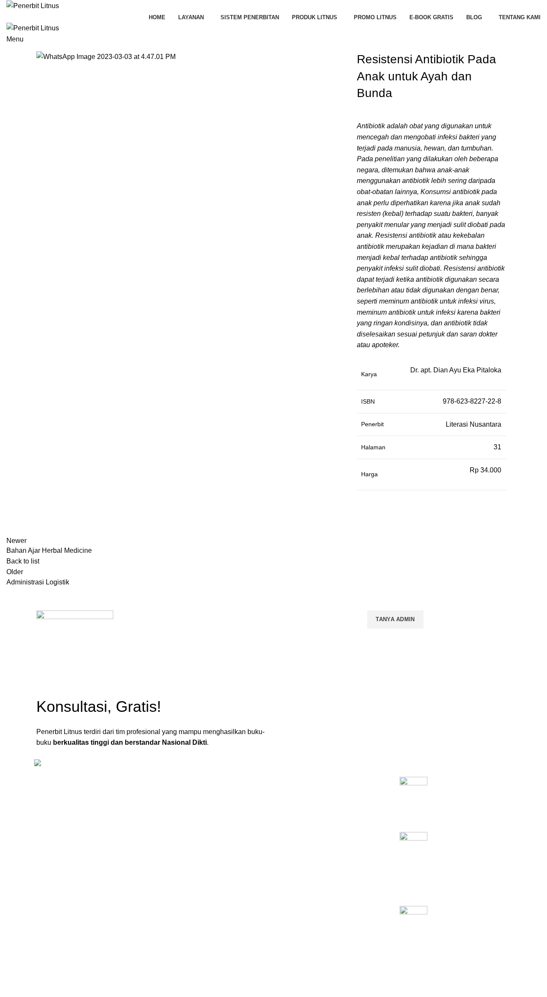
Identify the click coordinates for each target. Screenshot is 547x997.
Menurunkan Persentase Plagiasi (322, 858)
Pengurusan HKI (300, 814)
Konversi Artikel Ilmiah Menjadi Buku (327, 800)
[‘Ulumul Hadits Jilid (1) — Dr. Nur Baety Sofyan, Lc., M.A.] (413, 927)
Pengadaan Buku (301, 829)
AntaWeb (211, 961)
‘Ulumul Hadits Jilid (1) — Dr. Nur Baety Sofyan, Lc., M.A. (473, 920)
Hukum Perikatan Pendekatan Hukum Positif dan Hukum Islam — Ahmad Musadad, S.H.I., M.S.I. (470, 856)
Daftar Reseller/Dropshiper (314, 902)
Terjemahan (294, 888)
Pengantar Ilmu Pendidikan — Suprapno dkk (471, 791)
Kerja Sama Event (302, 844)
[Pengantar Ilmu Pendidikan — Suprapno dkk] (413, 798)
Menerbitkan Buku (302, 785)
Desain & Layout (300, 873)
